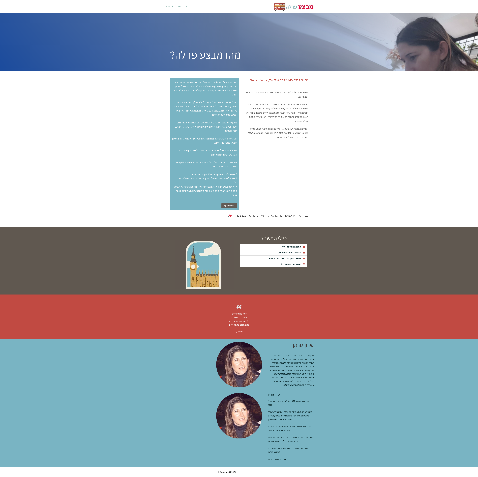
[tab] (273, 247)
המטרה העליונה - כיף (291, 246)
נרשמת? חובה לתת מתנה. (289, 252)
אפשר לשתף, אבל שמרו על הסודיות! (285, 258)
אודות (179, 6)
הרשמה (169, 6)
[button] (229, 205)
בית (187, 6)
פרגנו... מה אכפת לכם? (291, 264)
